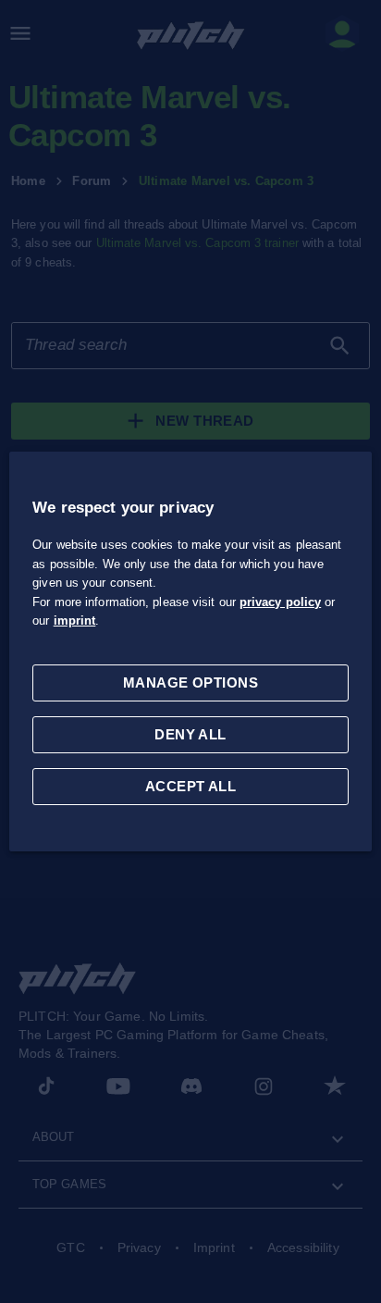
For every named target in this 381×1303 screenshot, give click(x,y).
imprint (75, 620)
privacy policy (280, 602)
